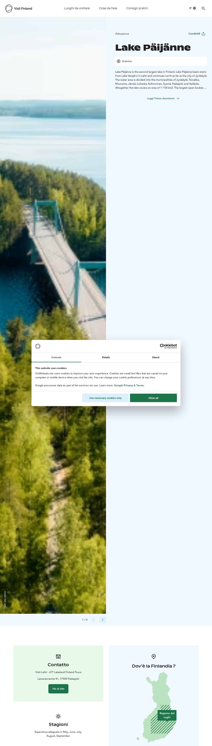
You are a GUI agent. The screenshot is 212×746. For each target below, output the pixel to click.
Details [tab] (106, 357)
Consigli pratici (137, 8)
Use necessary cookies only (105, 398)
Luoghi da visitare (77, 8)
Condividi (194, 33)
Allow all (153, 398)
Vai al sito (58, 688)
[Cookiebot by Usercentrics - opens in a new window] (162, 346)
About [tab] (155, 357)
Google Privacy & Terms (129, 385)
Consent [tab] (56, 357)
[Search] (203, 8)
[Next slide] (102, 619)
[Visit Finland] (18, 8)
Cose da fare (108, 8)
